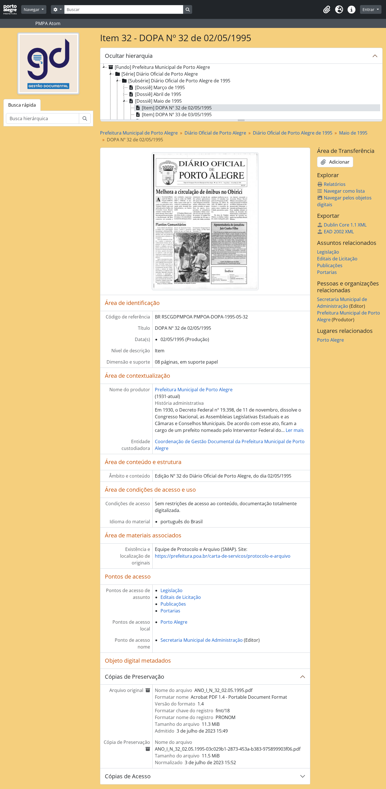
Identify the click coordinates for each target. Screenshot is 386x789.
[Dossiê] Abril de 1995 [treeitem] (158, 94)
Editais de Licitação (181, 597)
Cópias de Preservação (134, 676)
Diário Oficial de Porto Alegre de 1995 (292, 133)
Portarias (170, 611)
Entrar (369, 9)
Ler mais (295, 430)
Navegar (32, 9)
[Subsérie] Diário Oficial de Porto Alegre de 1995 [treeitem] (179, 81)
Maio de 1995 (353, 133)
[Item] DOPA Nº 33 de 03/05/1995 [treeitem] (177, 114)
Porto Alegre (174, 622)
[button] (326, 9)
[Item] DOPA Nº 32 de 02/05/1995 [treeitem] (177, 108)
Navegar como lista (344, 191)
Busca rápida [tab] (22, 105)
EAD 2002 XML (339, 231)
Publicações (173, 604)
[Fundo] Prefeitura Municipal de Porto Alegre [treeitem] (162, 67)
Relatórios (335, 184)
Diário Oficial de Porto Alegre (215, 133)
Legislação (172, 590)
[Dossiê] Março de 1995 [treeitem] (160, 87)
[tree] (241, 92)
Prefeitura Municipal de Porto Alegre (139, 133)
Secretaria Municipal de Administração (202, 640)
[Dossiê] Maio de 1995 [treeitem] (158, 101)
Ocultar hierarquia (129, 56)
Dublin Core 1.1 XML (345, 225)
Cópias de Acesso (128, 776)
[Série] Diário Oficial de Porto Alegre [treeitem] (160, 74)
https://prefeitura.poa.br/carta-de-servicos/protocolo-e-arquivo (222, 556)
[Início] (12, 9)
